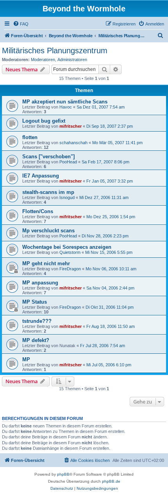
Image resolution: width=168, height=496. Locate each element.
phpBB (63, 474)
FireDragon (70, 268)
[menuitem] (21, 24)
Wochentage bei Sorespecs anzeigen (66, 247)
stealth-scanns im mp (48, 192)
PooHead (68, 161)
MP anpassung (40, 283)
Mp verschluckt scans (48, 231)
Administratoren (72, 59)
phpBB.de (111, 481)
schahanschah (73, 142)
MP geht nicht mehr (46, 263)
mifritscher (70, 126)
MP (26, 359)
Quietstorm (69, 252)
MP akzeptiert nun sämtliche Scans (64, 102)
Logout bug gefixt (43, 121)
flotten (30, 137)
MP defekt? (35, 340)
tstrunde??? (37, 321)
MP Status (34, 302)
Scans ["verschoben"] (48, 156)
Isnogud (67, 197)
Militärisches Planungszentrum (54, 50)
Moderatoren (43, 59)
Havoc (65, 107)
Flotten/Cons (37, 211)
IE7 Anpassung (40, 176)
